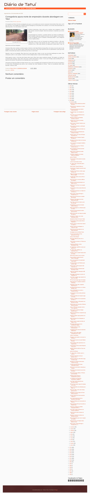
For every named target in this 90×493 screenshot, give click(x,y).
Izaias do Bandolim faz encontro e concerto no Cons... (76, 291)
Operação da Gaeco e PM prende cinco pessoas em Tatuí (77, 302)
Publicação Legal (71, 75)
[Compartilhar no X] (33, 68)
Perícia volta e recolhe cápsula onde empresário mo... (77, 266)
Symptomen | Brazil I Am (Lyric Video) (77, 218)
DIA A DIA (70, 63)
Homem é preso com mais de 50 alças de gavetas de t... (77, 135)
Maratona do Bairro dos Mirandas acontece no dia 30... (76, 118)
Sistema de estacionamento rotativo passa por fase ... (77, 211)
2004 (70, 465)
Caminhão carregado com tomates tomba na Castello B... (76, 155)
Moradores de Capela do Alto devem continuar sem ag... (77, 362)
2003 (70, 467)
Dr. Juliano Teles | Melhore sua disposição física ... (76, 250)
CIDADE (69, 58)
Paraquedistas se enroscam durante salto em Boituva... (77, 205)
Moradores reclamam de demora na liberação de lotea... (77, 416)
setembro (72, 430)
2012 (70, 456)
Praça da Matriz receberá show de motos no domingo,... (76, 258)
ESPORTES (70, 68)
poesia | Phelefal (73, 157)
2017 (70, 447)
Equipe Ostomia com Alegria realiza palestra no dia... (77, 421)
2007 (70, 463)
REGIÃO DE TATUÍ (72, 76)
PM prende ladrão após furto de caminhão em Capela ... (76, 325)
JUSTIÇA (12, 70)
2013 (70, 454)
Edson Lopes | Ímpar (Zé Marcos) (76, 166)
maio (71, 437)
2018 (70, 100)
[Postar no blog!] (32, 68)
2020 (70, 96)
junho (71, 435)
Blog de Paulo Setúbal (74, 31)
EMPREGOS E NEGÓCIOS (73, 66)
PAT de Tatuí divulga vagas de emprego (77, 279)
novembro (72, 426)
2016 (70, 449)
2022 (70, 93)
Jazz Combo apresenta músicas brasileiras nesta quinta (76, 399)
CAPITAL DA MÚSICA (72, 56)
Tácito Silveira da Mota (74, 42)
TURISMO (70, 78)
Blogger (56, 489)
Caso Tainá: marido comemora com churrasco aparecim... (77, 410)
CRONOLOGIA (71, 60)
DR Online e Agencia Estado (17, 21)
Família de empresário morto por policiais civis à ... (76, 356)
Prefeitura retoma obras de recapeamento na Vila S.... (75, 376)
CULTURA (70, 61)
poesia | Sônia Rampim (74, 236)
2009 (70, 461)
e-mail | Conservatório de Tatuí (76, 161)
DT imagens (70, 65)
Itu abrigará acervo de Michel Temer (77, 232)
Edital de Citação (72, 20)
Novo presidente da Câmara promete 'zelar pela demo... (77, 149)
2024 (70, 89)
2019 (70, 98)
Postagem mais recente (10, 111)
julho (71, 434)
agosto (71, 432)
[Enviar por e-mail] (31, 68)
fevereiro (72, 443)
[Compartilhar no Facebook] (34, 68)
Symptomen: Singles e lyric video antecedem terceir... (76, 217)
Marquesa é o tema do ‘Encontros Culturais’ (79, 33)
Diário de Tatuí (20, 4)
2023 (70, 91)
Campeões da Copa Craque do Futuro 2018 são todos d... (77, 393)
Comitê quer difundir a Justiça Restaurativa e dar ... (76, 245)
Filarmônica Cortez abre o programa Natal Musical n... (77, 285)
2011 (70, 458)
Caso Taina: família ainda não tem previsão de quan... (76, 382)
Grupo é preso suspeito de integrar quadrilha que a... (76, 310)
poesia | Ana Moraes (74, 351)
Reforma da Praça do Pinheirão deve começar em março (77, 132)
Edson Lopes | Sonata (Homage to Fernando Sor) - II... (76, 194)
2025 (70, 87)
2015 (70, 450)
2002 (70, 469)
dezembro (72, 102)
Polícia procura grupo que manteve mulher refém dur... (76, 110)
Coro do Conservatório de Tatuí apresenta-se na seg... (76, 234)
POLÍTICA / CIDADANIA (72, 73)
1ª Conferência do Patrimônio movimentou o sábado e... (75, 379)
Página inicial (35, 111)
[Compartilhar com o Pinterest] (36, 68)
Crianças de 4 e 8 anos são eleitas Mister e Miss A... (76, 121)
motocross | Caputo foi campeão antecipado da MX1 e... (76, 407)
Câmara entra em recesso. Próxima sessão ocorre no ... (77, 146)
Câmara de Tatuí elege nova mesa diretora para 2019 (76, 200)
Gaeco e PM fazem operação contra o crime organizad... (77, 308)
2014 (70, 452)
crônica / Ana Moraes (74, 335)
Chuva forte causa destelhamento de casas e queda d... (77, 115)
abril (71, 439)
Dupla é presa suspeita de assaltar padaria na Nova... (76, 152)
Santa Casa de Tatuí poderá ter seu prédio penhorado (77, 230)
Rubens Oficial (13, 68)
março (71, 441)
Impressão (71, 43)
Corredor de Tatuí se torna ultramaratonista (75, 327)
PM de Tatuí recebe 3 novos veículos (77, 255)
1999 (70, 472)
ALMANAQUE (70, 55)
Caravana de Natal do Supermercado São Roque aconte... (77, 269)
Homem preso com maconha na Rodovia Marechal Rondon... (78, 305)
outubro (72, 428)
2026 (70, 85)
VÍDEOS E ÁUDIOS (72, 80)
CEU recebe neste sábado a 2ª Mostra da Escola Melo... (77, 373)
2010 (70, 460)
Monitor (69, 71)
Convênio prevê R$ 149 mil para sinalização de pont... (76, 365)
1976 (70, 474)
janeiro (71, 445)
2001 (70, 470)
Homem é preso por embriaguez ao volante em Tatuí (77, 227)
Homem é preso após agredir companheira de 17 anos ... (76, 333)
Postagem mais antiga (59, 111)
